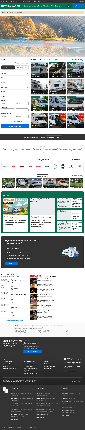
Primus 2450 (14, 288)
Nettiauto (3, 1)
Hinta (3, 100)
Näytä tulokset (15, 126)
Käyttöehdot (27, 371)
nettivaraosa (7, 274)
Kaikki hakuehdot (16, 121)
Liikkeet (39, 6)
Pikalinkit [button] (46, 6)
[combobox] (15, 77)
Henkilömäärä (6, 113)
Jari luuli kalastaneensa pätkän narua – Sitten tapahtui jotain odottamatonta (43, 301)
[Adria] (14, 166)
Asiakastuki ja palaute (30, 361)
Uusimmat (32, 6)
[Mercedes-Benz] (55, 166)
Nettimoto (13, 1)
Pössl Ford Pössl (8, 183)
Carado (57, 70)
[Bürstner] (71, 166)
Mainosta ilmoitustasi (9, 368)
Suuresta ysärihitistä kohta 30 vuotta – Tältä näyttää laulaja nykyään (43, 291)
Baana (39, 1)
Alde (14, 301)
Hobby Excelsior (57, 86)
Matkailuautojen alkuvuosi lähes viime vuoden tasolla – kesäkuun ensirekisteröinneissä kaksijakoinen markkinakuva (69, 226)
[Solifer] (38, 166)
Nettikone (24, 1)
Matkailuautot (8, 149)
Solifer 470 (14, 307)
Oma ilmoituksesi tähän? (51, 60)
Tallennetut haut (8, 361)
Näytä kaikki (77, 60)
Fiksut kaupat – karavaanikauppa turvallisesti (74, 359)
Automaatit (46, 149)
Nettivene (18, 1)
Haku (26, 6)
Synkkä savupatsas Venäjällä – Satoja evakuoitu (43, 312)
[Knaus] (80, 166)
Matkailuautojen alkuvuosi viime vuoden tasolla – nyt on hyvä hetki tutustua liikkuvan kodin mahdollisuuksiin (69, 203)
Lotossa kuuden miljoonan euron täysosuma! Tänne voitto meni (43, 285)
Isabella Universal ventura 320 (14, 282)
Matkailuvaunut (18, 149)
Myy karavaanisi (78, 6)
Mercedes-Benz (39, 120)
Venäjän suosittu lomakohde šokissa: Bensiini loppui (43, 280)
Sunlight (75, 70)
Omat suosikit (7, 366)
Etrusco (57, 103)
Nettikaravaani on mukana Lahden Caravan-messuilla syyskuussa (15, 215)
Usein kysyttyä (28, 366)
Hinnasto (46, 361)
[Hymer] (47, 166)
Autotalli (8, 1)
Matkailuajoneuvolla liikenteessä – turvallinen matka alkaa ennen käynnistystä (42, 215)
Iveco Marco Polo (49, 183)
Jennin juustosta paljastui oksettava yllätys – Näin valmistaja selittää (43, 307)
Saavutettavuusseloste (30, 373)
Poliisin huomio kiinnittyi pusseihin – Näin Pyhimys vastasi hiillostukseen (43, 317)
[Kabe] (22, 166)
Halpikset (54, 149)
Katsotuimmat (77, 149)
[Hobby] (5, 166)
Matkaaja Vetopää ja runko (14, 295)
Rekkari (35, 1)
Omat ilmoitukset (8, 364)
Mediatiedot (47, 364)
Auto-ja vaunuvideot (65, 149)
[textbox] (13, 77)
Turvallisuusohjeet (29, 368)
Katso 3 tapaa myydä (53, 137)
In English (81, 1)
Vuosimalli (4, 107)
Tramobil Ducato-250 (35, 183)
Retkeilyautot (37, 149)
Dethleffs (75, 86)
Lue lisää (11, 263)
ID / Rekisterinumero (23, 63)
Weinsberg (75, 103)
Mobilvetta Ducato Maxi (76, 183)
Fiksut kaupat (55, 6)
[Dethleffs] (30, 166)
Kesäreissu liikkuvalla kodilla (69, 215)
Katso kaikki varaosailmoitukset (14, 320)
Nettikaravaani (10, 6)
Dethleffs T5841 (62, 183)
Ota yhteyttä (48, 368)
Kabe (14, 314)
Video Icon (40, 70)
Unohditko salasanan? (30, 364)
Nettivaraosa (29, 1)
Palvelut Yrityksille (49, 366)
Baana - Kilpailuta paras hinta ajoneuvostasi (74, 363)
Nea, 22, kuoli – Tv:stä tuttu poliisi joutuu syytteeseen (43, 296)
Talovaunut (28, 149)
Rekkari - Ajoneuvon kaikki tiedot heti (73, 367)
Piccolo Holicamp (22, 183)
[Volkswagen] (63, 166)
